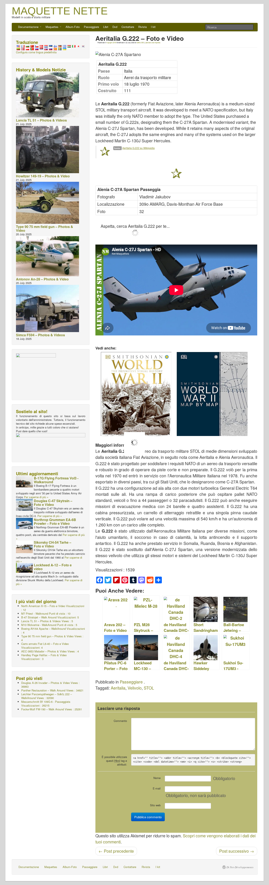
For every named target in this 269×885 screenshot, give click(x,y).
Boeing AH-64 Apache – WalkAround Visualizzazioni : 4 (53, 630)
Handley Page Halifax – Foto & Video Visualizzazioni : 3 (44, 657)
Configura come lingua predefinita (36, 52)
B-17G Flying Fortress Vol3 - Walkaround (56, 480)
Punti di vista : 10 (45, 613)
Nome (157, 778)
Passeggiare (91, 27)
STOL (149, 688)
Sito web (155, 805)
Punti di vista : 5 (49, 625)
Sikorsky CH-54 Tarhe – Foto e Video (52, 544)
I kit (153, 27)
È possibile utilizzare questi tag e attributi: (114, 760)
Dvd (114, 27)
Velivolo (135, 688)
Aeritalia (118, 688)
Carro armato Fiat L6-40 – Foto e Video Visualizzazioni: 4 (45, 645)
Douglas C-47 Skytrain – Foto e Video (53, 502)
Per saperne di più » (36, 497)
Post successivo (236, 851)
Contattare (127, 27)
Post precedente (116, 851)
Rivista (142, 27)
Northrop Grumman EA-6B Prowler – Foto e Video (55, 521)
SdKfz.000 (140, 42)
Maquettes (52, 27)
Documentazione (28, 27)
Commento (120, 721)
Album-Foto (73, 27)
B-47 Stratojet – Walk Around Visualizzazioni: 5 (50, 617)
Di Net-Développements (240, 867)
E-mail (157, 788)
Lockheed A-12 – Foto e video (53, 567)
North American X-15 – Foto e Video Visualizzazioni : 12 (52, 608)
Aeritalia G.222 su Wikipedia (138, 148)
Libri (105, 27)
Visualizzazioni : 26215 (45, 703)
